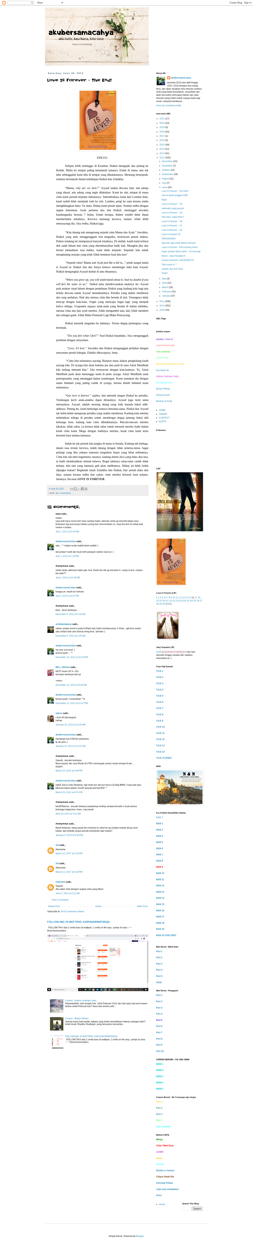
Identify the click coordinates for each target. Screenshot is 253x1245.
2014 (162, 149)
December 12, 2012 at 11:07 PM (72, 703)
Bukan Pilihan (163, 388)
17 (196, 597)
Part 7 (159, 1032)
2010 (162, 305)
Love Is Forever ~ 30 (172, 204)
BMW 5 (160, 1089)
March (165, 287)
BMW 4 (160, 1082)
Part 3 (159, 963)
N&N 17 (160, 916)
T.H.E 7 (159, 708)
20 (160, 600)
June (165, 187)
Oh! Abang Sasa (164, 382)
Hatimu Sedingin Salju (167, 376)
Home (98, 906)
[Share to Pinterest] (86, 489)
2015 (162, 144)
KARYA (162, 421)
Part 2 (159, 957)
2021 (162, 118)
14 (186, 597)
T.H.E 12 (160, 739)
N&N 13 (160, 892)
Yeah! (164, 273)
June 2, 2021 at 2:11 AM (68, 893)
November (167, 165)
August (166, 178)
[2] (160, 652)
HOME (162, 410)
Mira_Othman (63, 667)
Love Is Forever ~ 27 (172, 225)
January (166, 296)
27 (201, 600)
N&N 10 (160, 873)
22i (177, 600)
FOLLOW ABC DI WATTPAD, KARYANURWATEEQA (78, 921)
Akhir (159, 982)
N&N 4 (159, 836)
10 (174, 597)
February (167, 291)
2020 (162, 123)
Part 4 (159, 970)
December (167, 161)
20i (164, 600)
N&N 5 (159, 842)
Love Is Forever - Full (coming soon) (180, 247)
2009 (162, 310)
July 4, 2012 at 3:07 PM (67, 596)
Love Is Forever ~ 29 (172, 212)
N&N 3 (159, 830)
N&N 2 (159, 823)
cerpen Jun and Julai (172, 269)
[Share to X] (79, 489)
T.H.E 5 (159, 696)
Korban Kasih (163, 395)
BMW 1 (160, 1064)
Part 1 (159, 951)
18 (199, 597)
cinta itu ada (162, 357)
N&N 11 (160, 879)
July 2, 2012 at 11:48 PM (68, 577)
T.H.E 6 (159, 702)
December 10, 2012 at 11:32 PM (72, 657)
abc (57, 493)
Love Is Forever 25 (171, 234)
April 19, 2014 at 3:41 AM (68, 813)
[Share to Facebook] (82, 489)
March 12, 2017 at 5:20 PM (69, 853)
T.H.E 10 (160, 727)
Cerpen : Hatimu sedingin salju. (81, 1000)
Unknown (60, 882)
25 (195, 600)
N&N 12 (160, 885)
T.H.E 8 (159, 714)
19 (157, 600)
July (164, 183)
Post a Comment (60, 900)
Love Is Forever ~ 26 (172, 230)
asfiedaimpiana (64, 624)
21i (170, 600)
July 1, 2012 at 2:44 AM (67, 531)
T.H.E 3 (159, 683)
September (168, 174)
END (168, 604)
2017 (162, 136)
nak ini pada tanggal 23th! (175, 195)
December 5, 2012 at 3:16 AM (70, 614)
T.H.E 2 (159, 677)
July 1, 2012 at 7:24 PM (67, 556)
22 (174, 600)
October (166, 170)
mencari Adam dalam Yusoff (170, 364)
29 (160, 604)
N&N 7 (159, 854)
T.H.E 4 (159, 689)
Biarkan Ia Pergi (164, 401)
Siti (57, 845)
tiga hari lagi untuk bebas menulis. (179, 243)
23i (185, 600)
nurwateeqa (65, 493)
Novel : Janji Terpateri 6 (173, 256)
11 (177, 597)
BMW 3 (160, 1076)
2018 (162, 131)
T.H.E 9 (159, 721)
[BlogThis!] (75, 489)
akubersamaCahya (66, 541)
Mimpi (159, 1139)
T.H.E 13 (160, 745)
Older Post (142, 906)
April (164, 283)
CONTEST (164, 417)
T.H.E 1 (159, 671)
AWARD (163, 414)
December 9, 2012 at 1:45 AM (70, 636)
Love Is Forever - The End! (175, 191)
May (164, 278)
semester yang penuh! (173, 208)
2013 (162, 153)
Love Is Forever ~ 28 (172, 221)
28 (157, 604)
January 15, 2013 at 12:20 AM (71, 724)
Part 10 (160, 1051)
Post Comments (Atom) (72, 911)
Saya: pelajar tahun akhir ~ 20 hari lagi (181, 251)
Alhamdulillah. (169, 238)
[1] (157, 652)
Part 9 (159, 1045)
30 (163, 604)
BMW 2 (160, 1070)
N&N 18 (160, 923)
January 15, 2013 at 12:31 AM (71, 746)
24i (191, 600)
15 (189, 597)
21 (167, 600)
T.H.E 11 (160, 733)
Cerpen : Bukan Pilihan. (77, 1018)
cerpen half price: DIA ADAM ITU (178, 260)
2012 (162, 157)
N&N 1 (159, 817)
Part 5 (159, 976)
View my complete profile (168, 105)
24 (188, 600)
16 (193, 597)
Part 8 (159, 1039)
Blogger (140, 1236)
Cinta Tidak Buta (165, 1145)
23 (181, 600)
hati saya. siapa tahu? (173, 217)
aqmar (59, 713)
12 (180, 597)
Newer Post (54, 906)
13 (183, 597)
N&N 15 (160, 904)
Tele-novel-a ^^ (169, 264)
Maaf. (164, 199)
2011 (162, 301)
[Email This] (72, 489)
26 (198, 600)
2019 (162, 127)
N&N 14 (160, 898)
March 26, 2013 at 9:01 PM (69, 792)
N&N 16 (160, 910)
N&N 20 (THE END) (166, 935)
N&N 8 (159, 861)
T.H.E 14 (160, 752)
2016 (162, 140)
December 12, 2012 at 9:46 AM (71, 685)
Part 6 (159, 1026)
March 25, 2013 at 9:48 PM (69, 770)
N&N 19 (160, 929)
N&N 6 (159, 848)
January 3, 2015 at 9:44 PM (69, 835)
